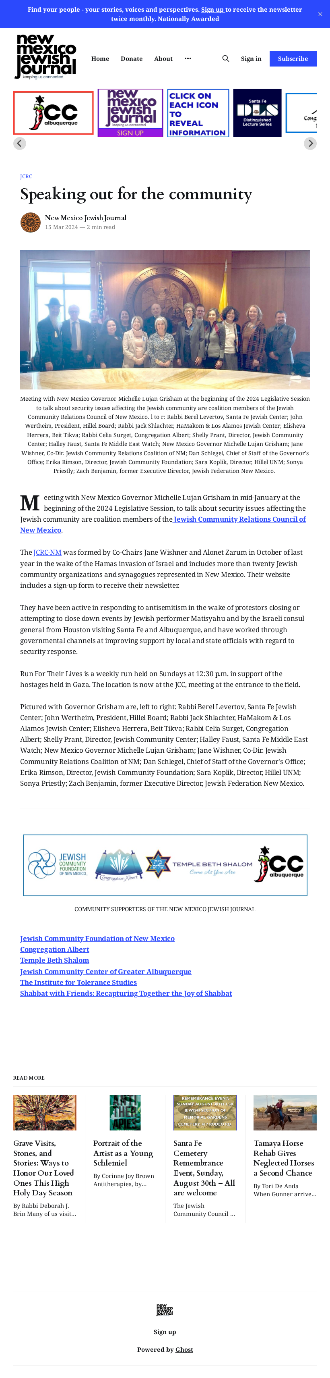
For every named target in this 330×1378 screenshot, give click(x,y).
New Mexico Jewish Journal (86, 218)
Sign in (251, 58)
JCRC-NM (47, 552)
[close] (320, 14)
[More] (188, 58)
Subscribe (293, 58)
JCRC (26, 176)
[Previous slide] (19, 143)
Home (100, 58)
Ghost (184, 1349)
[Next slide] (310, 143)
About (163, 58)
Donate (132, 58)
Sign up (165, 1332)
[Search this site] (225, 58)
